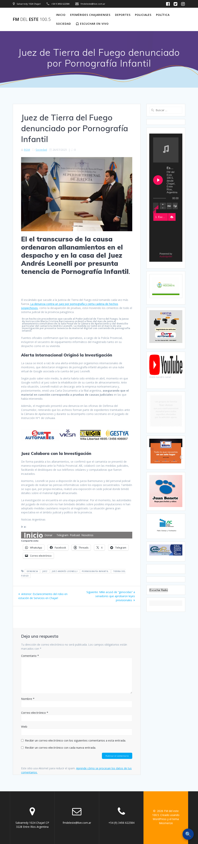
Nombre (27, 699)
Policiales (143, 15)
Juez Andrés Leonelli (64, 571)
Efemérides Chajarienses (90, 15)
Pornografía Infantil (95, 571)
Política (163, 15)
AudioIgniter (166, 256)
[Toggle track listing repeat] (169, 206)
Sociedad (63, 23)
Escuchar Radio (158, 590)
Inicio (61, 15)
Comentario (30, 656)
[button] (172, 217)
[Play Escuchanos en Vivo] (158, 180)
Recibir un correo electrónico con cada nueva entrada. (60, 747)
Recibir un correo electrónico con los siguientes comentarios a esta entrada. (75, 740)
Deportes (123, 15)
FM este (32, 19)
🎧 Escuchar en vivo (92, 23)
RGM (27, 150)
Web (24, 726)
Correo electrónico (34, 712)
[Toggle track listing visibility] (175, 206)
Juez (44, 571)
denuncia (32, 571)
